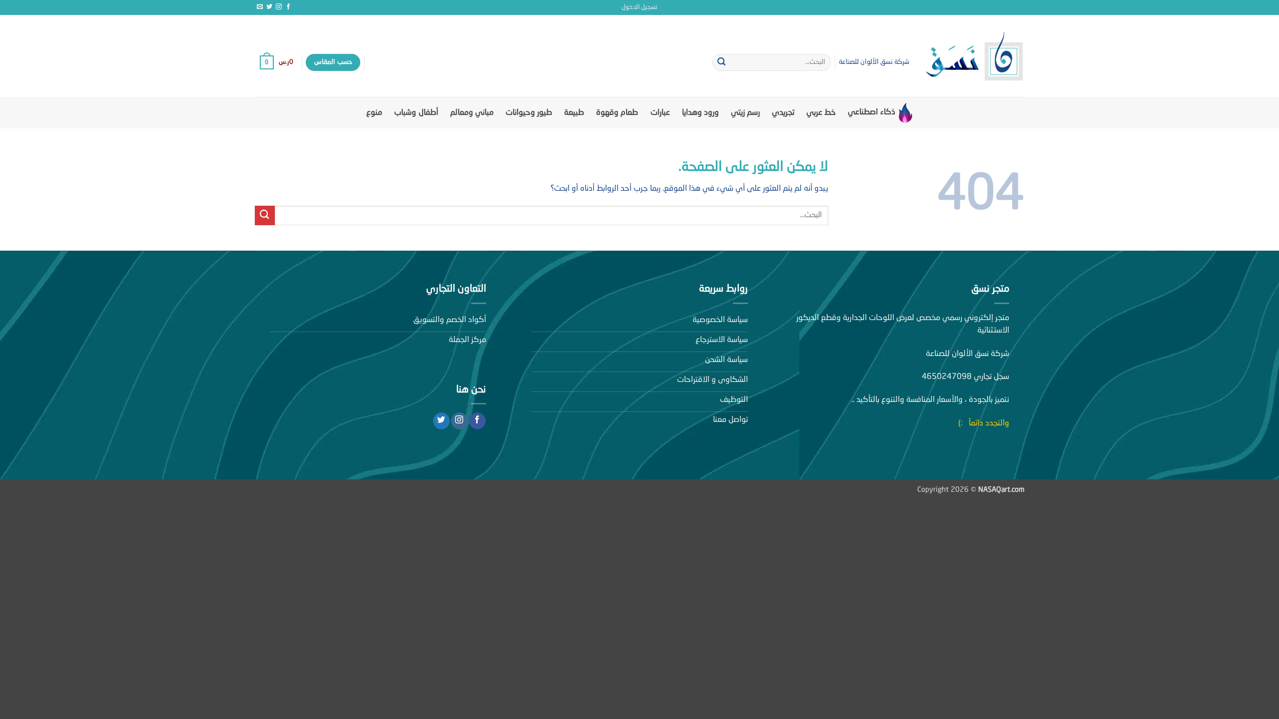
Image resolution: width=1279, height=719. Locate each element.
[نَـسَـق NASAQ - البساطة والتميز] (974, 56)
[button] (639, 7)
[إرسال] (721, 62)
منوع (374, 113)
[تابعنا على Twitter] (269, 6)
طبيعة (574, 113)
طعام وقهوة (617, 113)
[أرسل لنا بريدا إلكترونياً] (260, 6)
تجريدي (783, 113)
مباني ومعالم (472, 113)
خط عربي (821, 113)
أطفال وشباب (416, 113)
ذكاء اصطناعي (871, 112)
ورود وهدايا (700, 113)
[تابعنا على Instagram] (279, 6)
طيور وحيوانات (529, 113)
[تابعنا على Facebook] (288, 6)
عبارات (660, 113)
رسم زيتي (745, 113)
